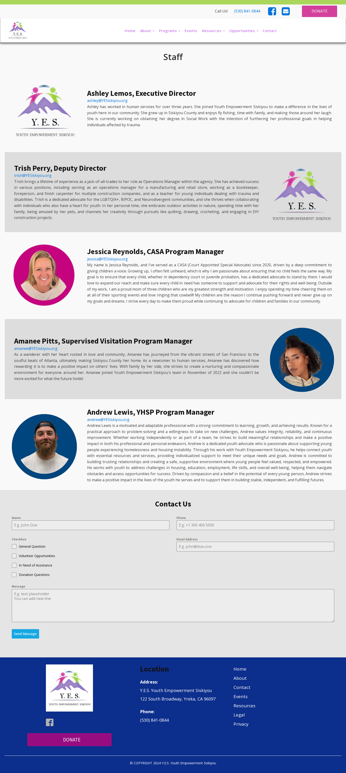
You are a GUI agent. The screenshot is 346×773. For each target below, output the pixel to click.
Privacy (241, 724)
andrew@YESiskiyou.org (108, 419)
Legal (239, 715)
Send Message (25, 633)
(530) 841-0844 (247, 11)
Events (191, 30)
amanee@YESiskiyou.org (35, 348)
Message (18, 586)
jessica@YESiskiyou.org (107, 259)
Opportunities (242, 30)
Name (16, 518)
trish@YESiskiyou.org (33, 175)
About (145, 30)
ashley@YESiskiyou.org (107, 100)
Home (130, 30)
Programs (168, 30)
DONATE (319, 11)
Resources (211, 30)
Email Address (187, 539)
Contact (270, 30)
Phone (181, 518)
